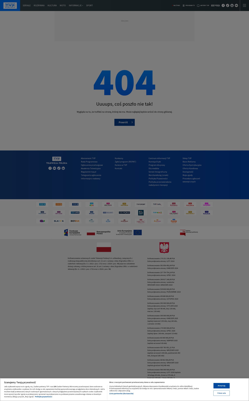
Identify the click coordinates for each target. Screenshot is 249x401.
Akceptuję (221, 386)
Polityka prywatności (43, 397)
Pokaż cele (221, 393)
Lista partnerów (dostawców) (121, 393)
